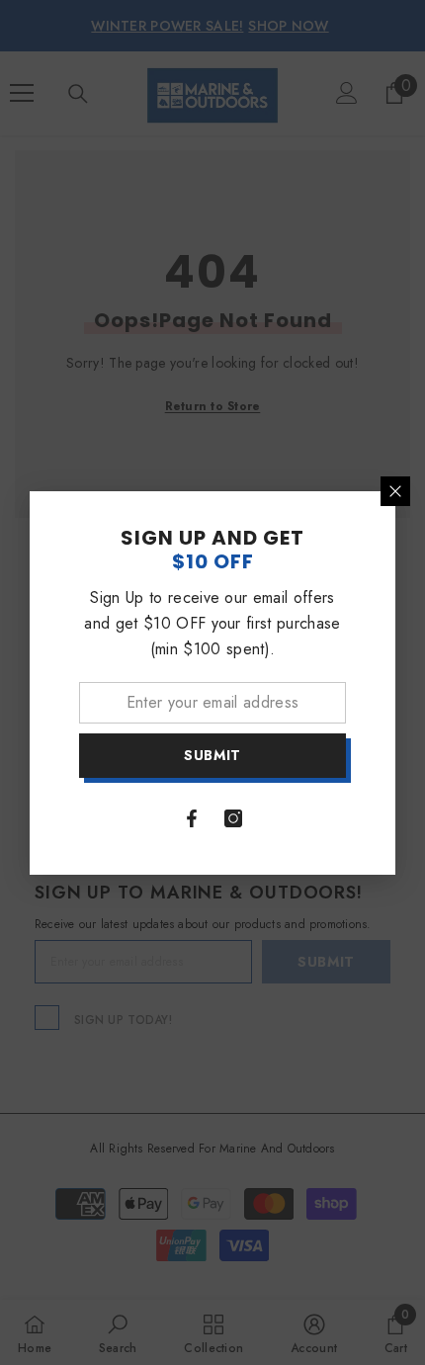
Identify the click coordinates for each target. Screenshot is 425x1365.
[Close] (395, 491)
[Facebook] (191, 818)
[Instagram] (233, 818)
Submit (212, 755)
